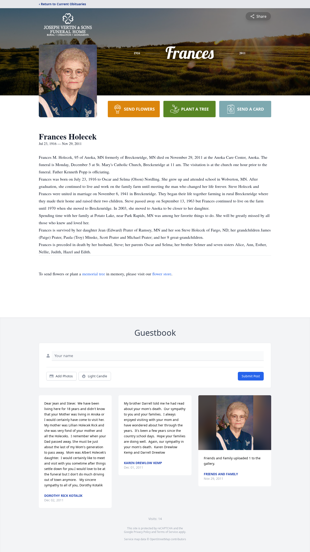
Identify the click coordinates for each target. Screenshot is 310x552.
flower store (161, 273)
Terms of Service (167, 532)
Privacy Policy (142, 532)
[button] (234, 422)
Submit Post (251, 376)
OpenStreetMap (160, 539)
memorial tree (93, 273)
